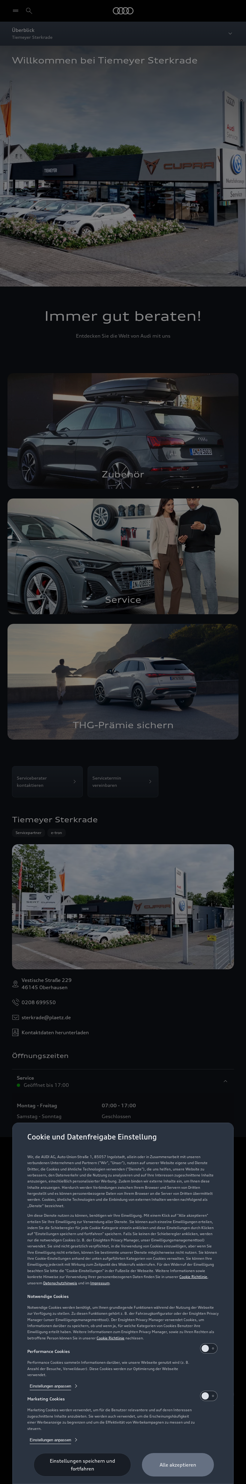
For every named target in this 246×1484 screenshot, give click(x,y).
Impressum (100, 1283)
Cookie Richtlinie (193, 1276)
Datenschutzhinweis (60, 1283)
